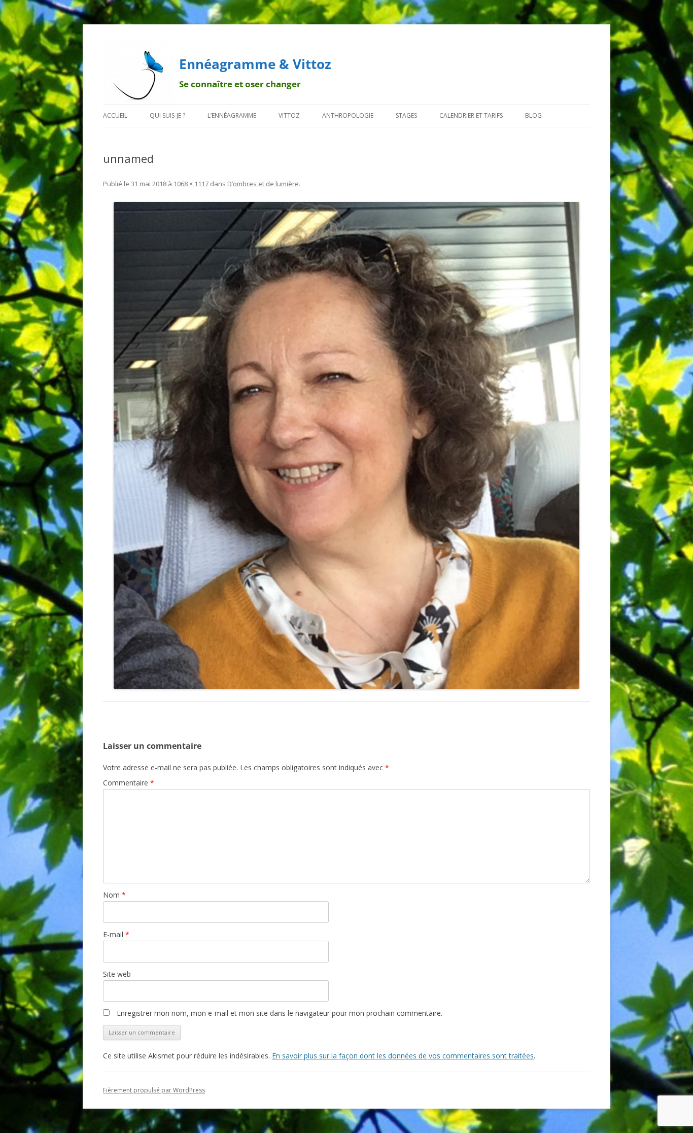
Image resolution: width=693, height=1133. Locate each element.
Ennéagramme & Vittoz (255, 64)
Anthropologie (347, 115)
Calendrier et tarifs (471, 115)
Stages (406, 115)
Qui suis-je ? (167, 115)
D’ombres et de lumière (263, 183)
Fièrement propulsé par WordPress (154, 1090)
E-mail (116, 934)
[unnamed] (346, 445)
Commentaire (128, 782)
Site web (117, 974)
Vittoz (289, 115)
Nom (114, 895)
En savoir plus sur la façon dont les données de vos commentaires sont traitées (403, 1055)
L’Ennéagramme (231, 115)
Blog (533, 115)
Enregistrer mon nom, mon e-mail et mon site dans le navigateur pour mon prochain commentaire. (279, 1013)
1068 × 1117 (191, 183)
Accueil (115, 115)
